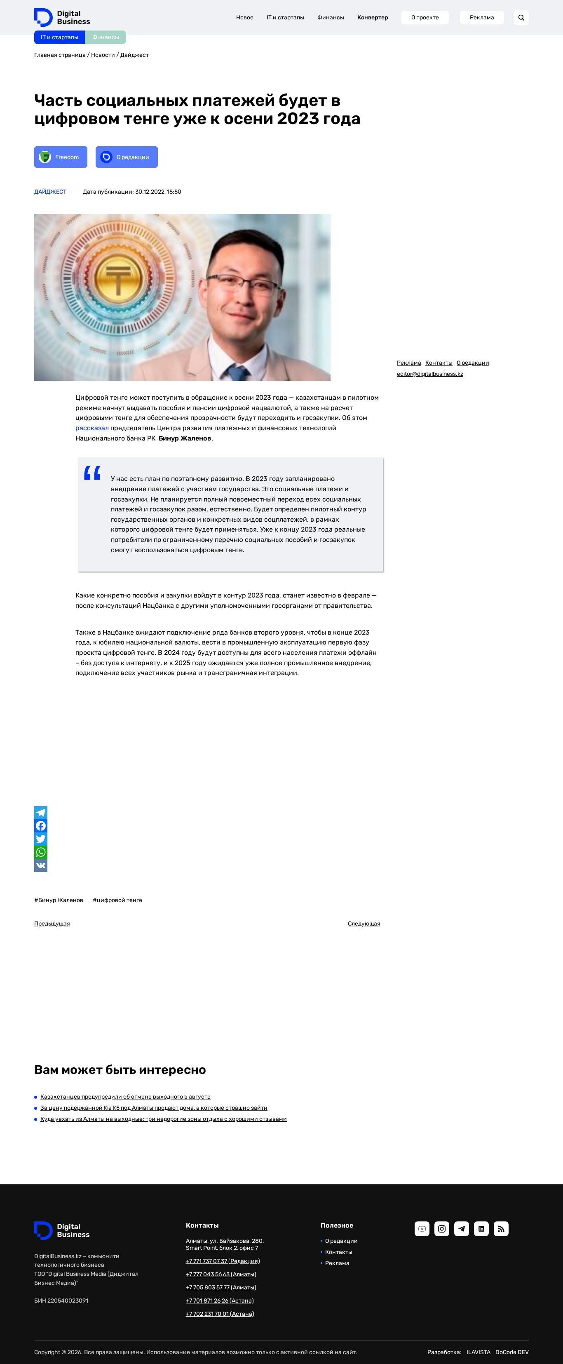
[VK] (207, 865)
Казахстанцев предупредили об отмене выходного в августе (125, 1096)
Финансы (105, 37)
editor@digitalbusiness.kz (430, 373)
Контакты (439, 362)
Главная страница (60, 55)
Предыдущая (52, 923)
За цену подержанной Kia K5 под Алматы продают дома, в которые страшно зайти (153, 1107)
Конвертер (372, 17)
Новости (103, 55)
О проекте (425, 17)
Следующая (364, 923)
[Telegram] (207, 812)
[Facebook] (207, 825)
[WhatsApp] (207, 852)
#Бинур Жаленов (58, 900)
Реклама (482, 17)
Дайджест (134, 55)
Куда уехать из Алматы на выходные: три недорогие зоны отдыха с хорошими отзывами (163, 1119)
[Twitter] (207, 839)
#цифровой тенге (117, 900)
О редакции (473, 362)
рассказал (92, 428)
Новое (244, 17)
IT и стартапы (59, 37)
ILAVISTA (478, 1352)
